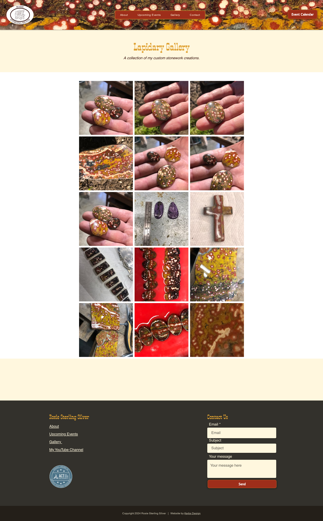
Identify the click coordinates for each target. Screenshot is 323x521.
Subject (215, 440)
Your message (220, 456)
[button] (124, 15)
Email (213, 424)
